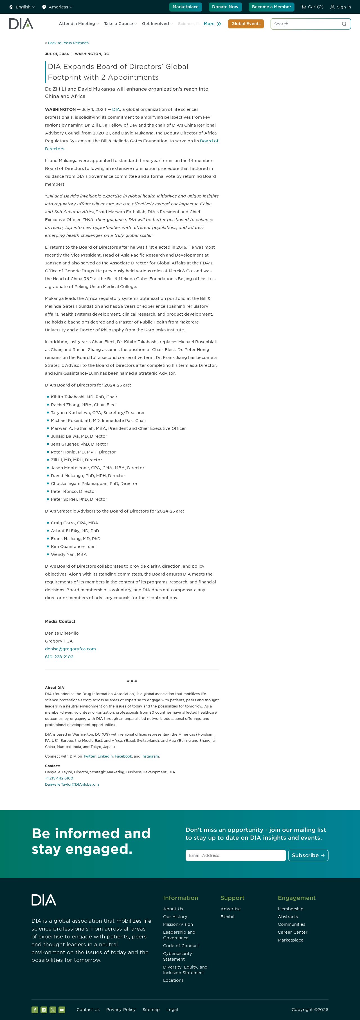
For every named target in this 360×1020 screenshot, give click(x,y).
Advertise (230, 909)
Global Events (245, 23)
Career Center (292, 932)
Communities (291, 924)
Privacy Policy (121, 1009)
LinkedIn (105, 756)
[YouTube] (61, 1009)
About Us (173, 909)
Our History (175, 917)
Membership (290, 909)
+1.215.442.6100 (59, 778)
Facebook (123, 756)
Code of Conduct (181, 945)
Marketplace (186, 7)
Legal (172, 1009)
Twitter (89, 756)
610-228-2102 (59, 657)
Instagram (150, 756)
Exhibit (227, 917)
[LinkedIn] (43, 1009)
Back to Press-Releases (68, 43)
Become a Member (271, 7)
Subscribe (305, 855)
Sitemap (151, 1009)
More (209, 23)
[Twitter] (53, 1009)
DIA (116, 109)
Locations (173, 980)
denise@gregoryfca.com (70, 649)
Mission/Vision (178, 924)
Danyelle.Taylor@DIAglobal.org (72, 784)
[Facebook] (35, 1009)
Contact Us (88, 1009)
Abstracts (288, 917)
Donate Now (225, 7)
